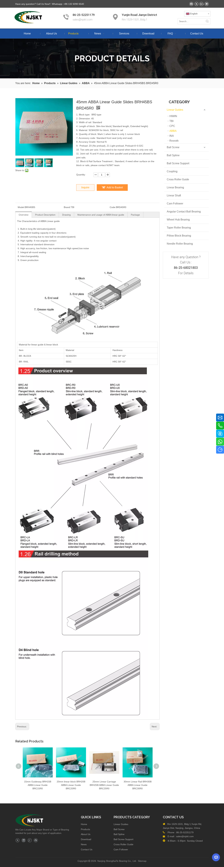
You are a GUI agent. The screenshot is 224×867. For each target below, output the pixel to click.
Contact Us (86, 849)
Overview (23, 214)
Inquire (85, 187)
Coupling (172, 171)
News (84, 844)
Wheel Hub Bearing (178, 219)
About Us (85, 834)
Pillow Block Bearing (179, 235)
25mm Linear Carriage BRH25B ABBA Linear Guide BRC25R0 (104, 785)
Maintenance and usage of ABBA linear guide (100, 214)
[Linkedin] (206, 4)
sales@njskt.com (83, 19)
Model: (21, 207)
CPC (172, 126)
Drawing (66, 214)
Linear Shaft (174, 195)
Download (86, 839)
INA (171, 135)
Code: (113, 207)
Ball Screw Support (178, 163)
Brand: (67, 207)
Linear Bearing (175, 187)
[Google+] (201, 4)
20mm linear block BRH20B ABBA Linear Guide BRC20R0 (71, 785)
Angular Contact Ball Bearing (184, 211)
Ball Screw (173, 147)
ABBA (173, 131)
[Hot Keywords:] (207, 21)
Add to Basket (115, 187)
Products (85, 829)
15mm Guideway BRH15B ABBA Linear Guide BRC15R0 (37, 785)
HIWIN (173, 116)
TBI (171, 121)
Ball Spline (173, 155)
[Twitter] (196, 4)
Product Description (45, 214)
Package (135, 214)
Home (84, 824)
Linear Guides (175, 109)
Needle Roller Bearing (180, 243)
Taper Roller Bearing (179, 227)
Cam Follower (175, 203)
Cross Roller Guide (178, 179)
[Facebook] (191, 4)
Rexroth (174, 140)
